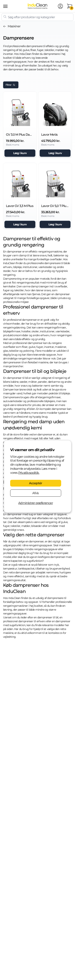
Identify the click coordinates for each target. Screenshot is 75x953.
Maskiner (14, 26)
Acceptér (35, 483)
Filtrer (8, 84)
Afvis (35, 493)
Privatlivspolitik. (28, 473)
